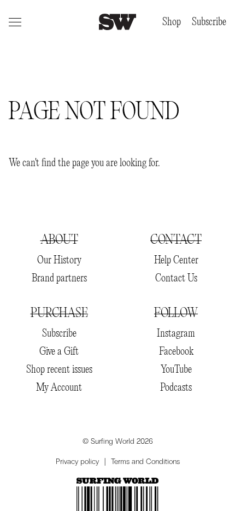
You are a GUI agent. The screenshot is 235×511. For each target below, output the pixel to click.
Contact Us (176, 278)
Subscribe (209, 22)
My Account (59, 388)
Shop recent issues (59, 370)
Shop (171, 22)
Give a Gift (59, 351)
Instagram (176, 333)
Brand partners (59, 278)
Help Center (176, 260)
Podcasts (176, 388)
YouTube (176, 370)
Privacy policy (77, 461)
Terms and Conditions (145, 461)
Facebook (176, 351)
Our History (59, 260)
